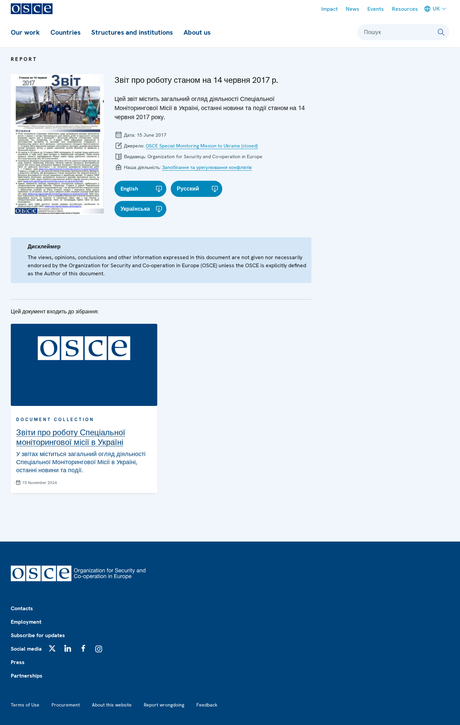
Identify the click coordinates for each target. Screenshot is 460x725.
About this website (112, 705)
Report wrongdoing (164, 705)
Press (18, 662)
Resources (405, 8)
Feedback (206, 705)
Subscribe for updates (38, 635)
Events (375, 8)
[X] (52, 648)
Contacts (22, 608)
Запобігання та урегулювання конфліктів (207, 167)
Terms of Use (25, 705)
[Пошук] (441, 32)
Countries (65, 32)
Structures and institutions (132, 32)
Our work (25, 32)
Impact (329, 8)
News (352, 8)
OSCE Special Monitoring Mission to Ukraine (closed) (202, 146)
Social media (26, 648)
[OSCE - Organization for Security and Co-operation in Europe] (32, 8)
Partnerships (26, 675)
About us (197, 32)
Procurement (66, 705)
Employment (26, 621)
